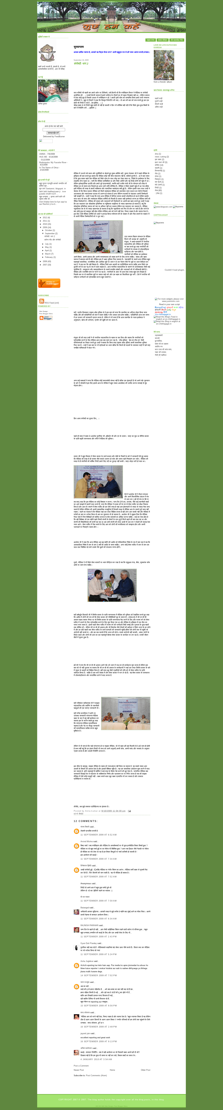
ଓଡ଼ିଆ (181, 307)
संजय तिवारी (85, 827)
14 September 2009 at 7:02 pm (99, 975)
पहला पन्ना (150, 40)
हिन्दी (165, 312)
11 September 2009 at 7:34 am (99, 859)
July (47, 244)
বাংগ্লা (176, 307)
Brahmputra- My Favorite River (52, 162)
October (49, 230)
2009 (45, 227)
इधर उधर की (159, 162)
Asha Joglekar (87, 961)
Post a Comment (81, 1066)
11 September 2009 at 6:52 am (99, 835)
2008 (45, 261)
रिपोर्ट (81, 814)
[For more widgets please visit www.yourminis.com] (169, 301)
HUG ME (43, 157)
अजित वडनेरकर (86, 1048)
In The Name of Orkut (48, 167)
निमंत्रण (158, 179)
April (47, 250)
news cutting (160, 157)
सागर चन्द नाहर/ (100, 1106)
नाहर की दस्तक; (161, 345)
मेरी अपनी (158, 185)
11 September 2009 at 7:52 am (99, 877)
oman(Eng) (160, 307)
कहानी (157, 168)
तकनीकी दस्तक (160, 351)
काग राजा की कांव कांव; (163, 343)
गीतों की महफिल (160, 348)
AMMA (42, 154)
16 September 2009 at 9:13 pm (99, 1041)
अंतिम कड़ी (159, 107)
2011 (45, 221)
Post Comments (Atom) (96, 1075)
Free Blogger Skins (46, 313)
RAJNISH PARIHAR (89, 925)
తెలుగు (163, 310)
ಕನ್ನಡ (174, 310)
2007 (45, 265)
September (50, 233)
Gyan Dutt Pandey (89, 943)
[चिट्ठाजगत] (178, 207)
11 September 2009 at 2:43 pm (99, 936)
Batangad (85, 907)
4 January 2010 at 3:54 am (96, 1059)
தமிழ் (169, 310)
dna (156, 154)
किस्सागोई (158, 171)
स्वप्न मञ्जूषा (85, 982)
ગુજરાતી (169, 307)
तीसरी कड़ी (159, 104)
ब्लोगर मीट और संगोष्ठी (52, 240)
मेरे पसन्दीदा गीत (177, 40)
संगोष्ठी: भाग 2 (49, 236)
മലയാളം (159, 312)
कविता (157, 165)
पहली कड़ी (158, 98)
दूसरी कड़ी (158, 101)
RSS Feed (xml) (51, 303)
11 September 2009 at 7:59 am (99, 901)
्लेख (157, 193)
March (48, 254)
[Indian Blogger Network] (49, 287)
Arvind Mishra (87, 841)
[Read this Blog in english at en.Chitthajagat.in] (169, 324)
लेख (156, 190)
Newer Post (79, 1070)
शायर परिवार (162, 40)
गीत (156, 173)
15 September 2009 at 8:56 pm (99, 1006)
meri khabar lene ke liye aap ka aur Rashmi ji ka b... (53, 203)
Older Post (145, 1070)
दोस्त (156, 176)
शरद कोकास (85, 1012)
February (49, 257)
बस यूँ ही (158, 182)
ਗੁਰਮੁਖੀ (158, 310)
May (47, 247)
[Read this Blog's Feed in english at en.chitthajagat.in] (169, 319)
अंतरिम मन (158, 340)
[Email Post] (128, 811)
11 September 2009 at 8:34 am (99, 919)
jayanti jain (85, 1033)
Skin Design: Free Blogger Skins (116, 1106)
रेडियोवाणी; (159, 357)
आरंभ (157, 354)
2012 (45, 217)
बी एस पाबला (85, 897)
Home (112, 1070)
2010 (45, 224)
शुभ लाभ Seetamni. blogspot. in (52, 188)
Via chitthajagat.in (163, 314)
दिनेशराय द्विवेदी (86, 865)
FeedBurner (60, 136)
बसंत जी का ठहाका (161, 337)
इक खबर (158, 159)
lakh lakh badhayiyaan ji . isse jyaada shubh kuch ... (52, 192)
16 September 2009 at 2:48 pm (99, 1027)
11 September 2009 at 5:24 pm (99, 954)
